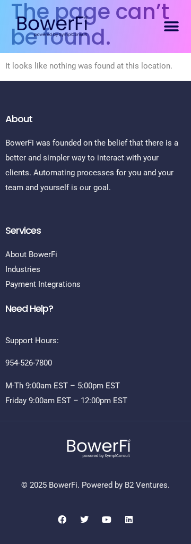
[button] (171, 26)
